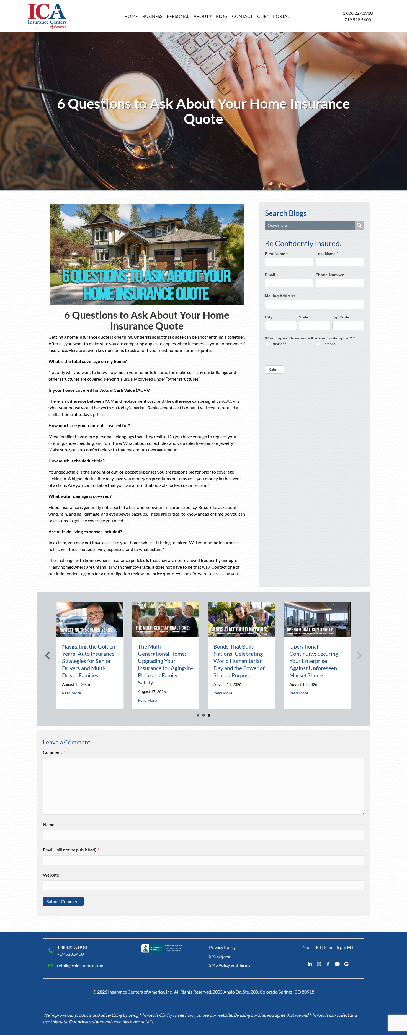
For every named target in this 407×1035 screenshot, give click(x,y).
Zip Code (340, 317)
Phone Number (330, 275)
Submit (274, 369)
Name (50, 824)
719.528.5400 (357, 19)
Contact (242, 16)
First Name (276, 254)
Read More (71, 693)
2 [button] (203, 715)
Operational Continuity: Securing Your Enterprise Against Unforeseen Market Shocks (313, 660)
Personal (178, 16)
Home (131, 16)
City (268, 317)
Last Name (327, 254)
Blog (222, 16)
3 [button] (209, 715)
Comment (54, 752)
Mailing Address (280, 296)
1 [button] (198, 715)
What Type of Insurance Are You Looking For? (310, 338)
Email (271, 275)
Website (51, 874)
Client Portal (273, 16)
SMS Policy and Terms (229, 965)
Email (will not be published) (71, 849)
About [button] (201, 16)
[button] (47, 655)
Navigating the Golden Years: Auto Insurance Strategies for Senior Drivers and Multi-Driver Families (88, 660)
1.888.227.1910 (358, 12)
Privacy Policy (222, 947)
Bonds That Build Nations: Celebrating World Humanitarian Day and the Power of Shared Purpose (239, 660)
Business (152, 16)
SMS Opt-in (220, 956)
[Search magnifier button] (359, 225)
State (303, 317)
